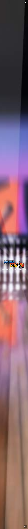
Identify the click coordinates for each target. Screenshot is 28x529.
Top (27, 528)
